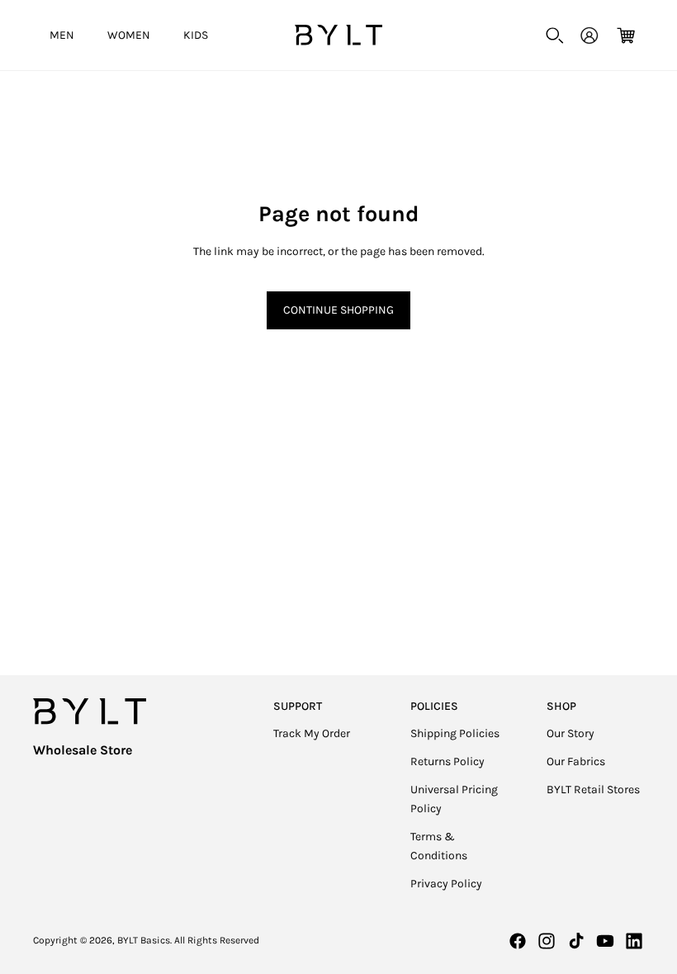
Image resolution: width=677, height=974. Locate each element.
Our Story (570, 733)
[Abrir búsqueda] (555, 35)
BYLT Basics (143, 940)
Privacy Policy (446, 884)
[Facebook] (518, 941)
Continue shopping (338, 310)
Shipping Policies (454, 733)
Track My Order (311, 733)
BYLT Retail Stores (593, 790)
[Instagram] (546, 941)
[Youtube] (605, 941)
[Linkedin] (634, 941)
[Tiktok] (576, 941)
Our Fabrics (576, 761)
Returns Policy (447, 761)
